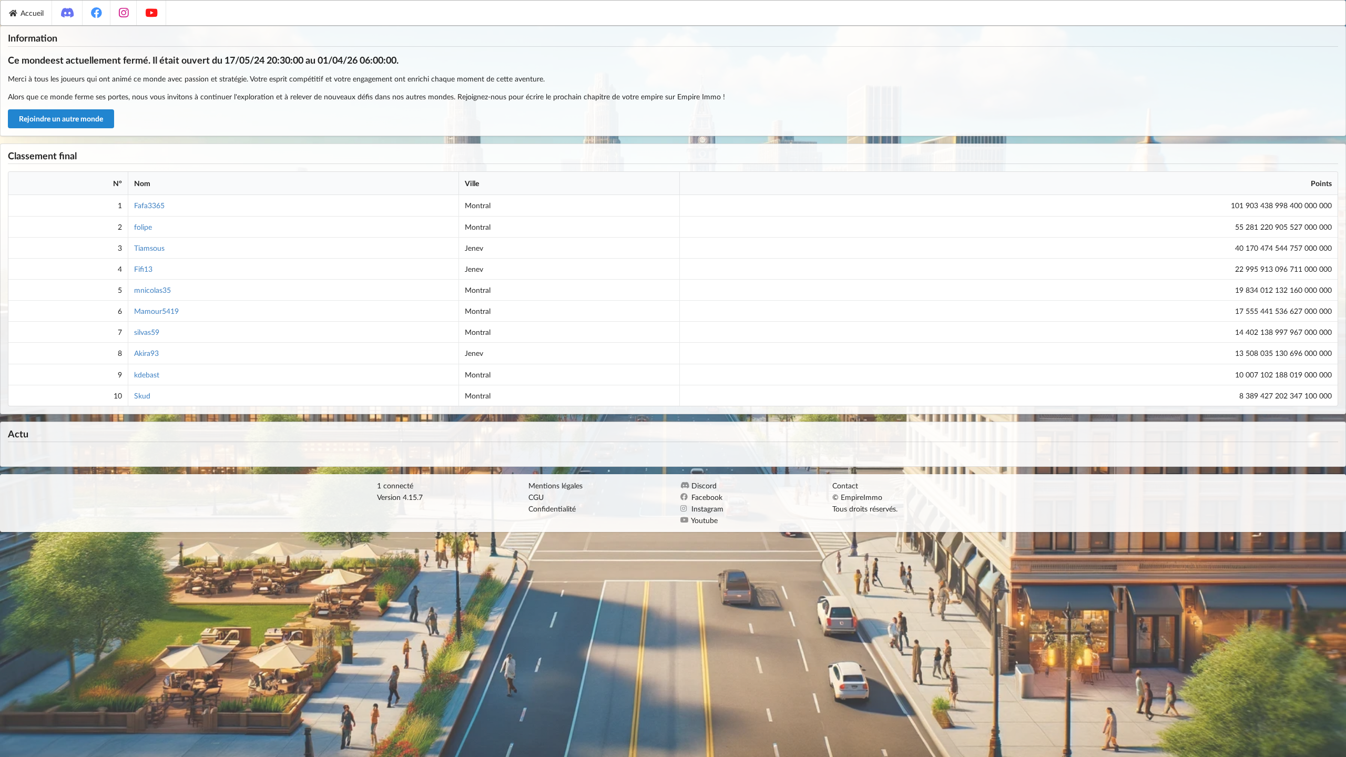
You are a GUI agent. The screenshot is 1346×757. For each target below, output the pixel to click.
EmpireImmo (861, 497)
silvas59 (146, 332)
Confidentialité (552, 508)
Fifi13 (143, 268)
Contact (845, 486)
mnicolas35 (152, 289)
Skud (142, 395)
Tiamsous (149, 247)
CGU (536, 497)
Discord (703, 486)
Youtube (703, 520)
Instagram (706, 508)
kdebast (146, 374)
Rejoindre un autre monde (61, 118)
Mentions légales (555, 486)
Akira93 (146, 353)
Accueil (32, 12)
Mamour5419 (156, 310)
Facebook (705, 497)
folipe (143, 226)
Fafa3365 (149, 205)
